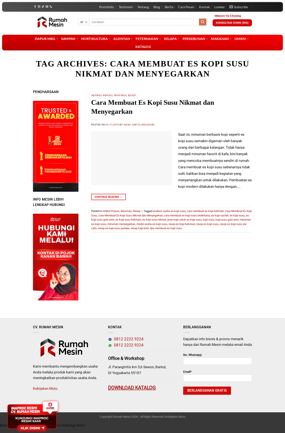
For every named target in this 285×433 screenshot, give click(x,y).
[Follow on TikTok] (43, 6)
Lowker (219, 7)
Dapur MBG (45, 39)
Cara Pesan (186, 7)
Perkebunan (194, 39)
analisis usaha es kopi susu (169, 211)
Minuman (120, 95)
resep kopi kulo (140, 228)
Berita (169, 7)
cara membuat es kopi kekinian (205, 211)
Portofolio (106, 7)
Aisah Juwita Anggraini (139, 124)
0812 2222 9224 (128, 339)
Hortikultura (94, 39)
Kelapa (170, 39)
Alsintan (121, 39)
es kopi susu (237, 215)
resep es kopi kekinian (182, 224)
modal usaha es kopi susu (151, 224)
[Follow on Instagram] (39, 6)
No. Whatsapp (192, 355)
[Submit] (202, 22)
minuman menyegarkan (121, 224)
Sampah (68, 39)
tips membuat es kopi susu (166, 228)
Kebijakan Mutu (45, 388)
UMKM (240, 39)
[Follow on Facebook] (35, 6)
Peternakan (147, 39)
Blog (156, 7)
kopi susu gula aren (227, 219)
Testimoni (126, 7)
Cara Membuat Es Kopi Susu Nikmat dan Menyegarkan (130, 215)
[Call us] (51, 6)
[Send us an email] (47, 6)
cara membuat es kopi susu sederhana (187, 215)
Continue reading (108, 196)
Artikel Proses (102, 95)
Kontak (204, 7)
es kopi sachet (219, 215)
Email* (187, 372)
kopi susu (208, 219)
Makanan (220, 39)
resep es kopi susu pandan (114, 228)
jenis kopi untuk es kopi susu (184, 219)
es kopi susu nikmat (154, 219)
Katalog (143, 47)
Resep (132, 95)
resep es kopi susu (207, 224)
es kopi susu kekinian (128, 219)
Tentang (143, 7)
